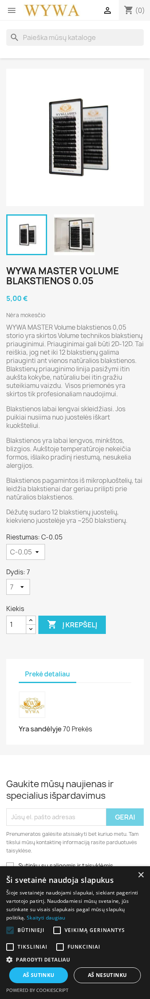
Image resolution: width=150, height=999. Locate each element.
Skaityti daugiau (46, 917)
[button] (75, 959)
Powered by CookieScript (37, 990)
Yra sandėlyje (40, 729)
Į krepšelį (72, 624)
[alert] (75, 932)
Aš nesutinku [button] (107, 975)
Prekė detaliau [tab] (47, 674)
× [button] (141, 875)
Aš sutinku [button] (39, 975)
